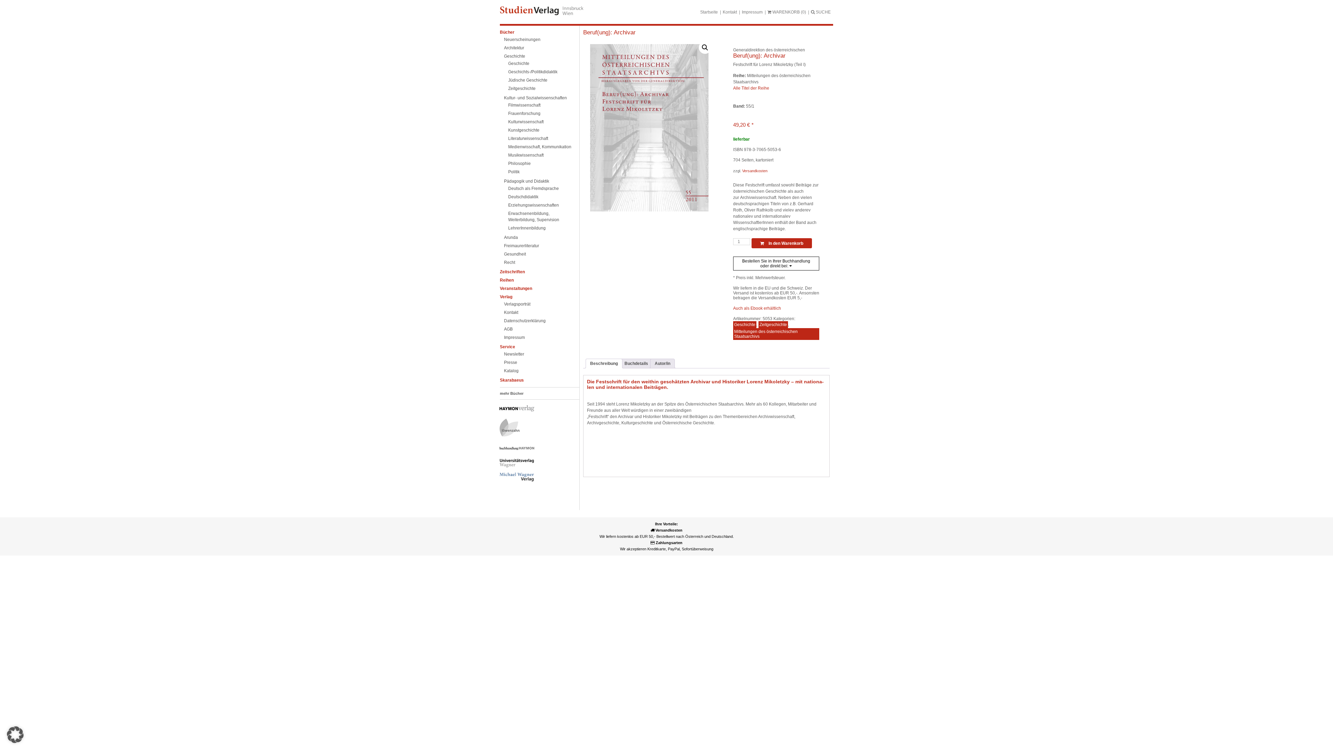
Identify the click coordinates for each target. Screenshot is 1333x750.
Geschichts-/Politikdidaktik (532, 71)
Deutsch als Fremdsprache (533, 188)
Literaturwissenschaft (528, 138)
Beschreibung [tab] (604, 363)
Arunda (511, 237)
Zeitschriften (512, 271)
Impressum (752, 12)
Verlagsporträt (517, 304)
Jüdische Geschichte (527, 80)
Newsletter (514, 354)
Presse (510, 362)
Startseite (709, 12)
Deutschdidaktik (523, 196)
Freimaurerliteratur (521, 245)
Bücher (507, 32)
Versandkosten (755, 171)
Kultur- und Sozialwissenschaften (535, 97)
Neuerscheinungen (522, 39)
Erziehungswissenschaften (533, 205)
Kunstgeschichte (523, 130)
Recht (509, 262)
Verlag (506, 296)
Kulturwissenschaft (526, 121)
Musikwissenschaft (526, 155)
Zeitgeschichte (522, 88)
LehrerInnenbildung (527, 228)
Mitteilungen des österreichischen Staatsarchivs (766, 334)
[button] (705, 47)
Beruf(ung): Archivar (609, 32)
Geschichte (514, 56)
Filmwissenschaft (524, 105)
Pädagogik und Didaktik (526, 181)
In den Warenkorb (785, 243)
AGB (508, 329)
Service (507, 346)
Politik (514, 171)
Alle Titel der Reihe (751, 88)
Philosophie (519, 163)
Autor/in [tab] (662, 363)
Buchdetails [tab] (636, 363)
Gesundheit (515, 254)
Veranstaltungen (516, 288)
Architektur (514, 47)
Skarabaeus (512, 380)
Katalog (511, 370)
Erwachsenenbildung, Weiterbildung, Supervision (533, 216)
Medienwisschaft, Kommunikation (539, 146)
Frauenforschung (524, 113)
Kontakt (730, 12)
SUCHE (823, 12)
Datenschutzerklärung (525, 320)
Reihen (507, 280)
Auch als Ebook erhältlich (757, 308)
